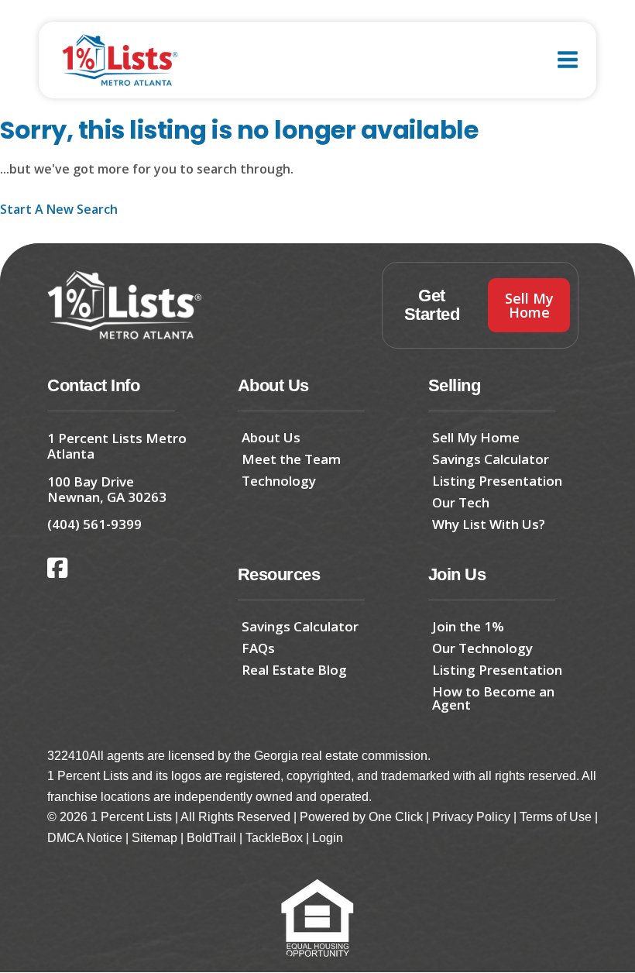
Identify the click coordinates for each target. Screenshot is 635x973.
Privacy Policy (471, 816)
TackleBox (274, 837)
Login (327, 837)
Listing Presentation (497, 481)
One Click (396, 816)
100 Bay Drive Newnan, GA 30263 (106, 489)
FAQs (258, 648)
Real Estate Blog (294, 670)
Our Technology (482, 648)
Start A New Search (59, 209)
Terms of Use (556, 816)
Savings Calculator (490, 459)
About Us (271, 437)
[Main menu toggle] (568, 60)
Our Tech (460, 502)
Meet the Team (291, 459)
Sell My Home (476, 437)
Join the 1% (468, 626)
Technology (279, 481)
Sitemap (154, 837)
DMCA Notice (84, 837)
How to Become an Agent (493, 697)
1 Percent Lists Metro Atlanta (117, 445)
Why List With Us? (488, 524)
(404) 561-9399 (94, 524)
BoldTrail (211, 837)
